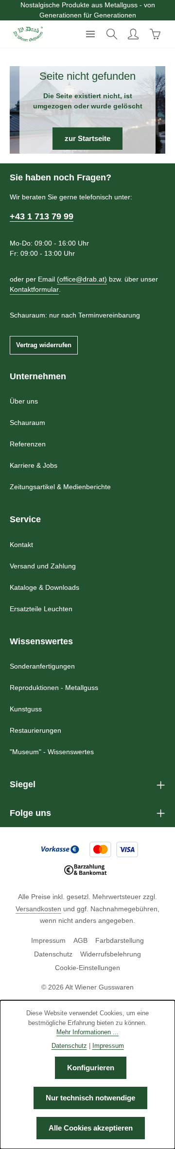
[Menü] (90, 34)
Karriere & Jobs (33, 465)
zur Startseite (87, 138)
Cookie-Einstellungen (87, 968)
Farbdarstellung (119, 940)
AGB (80, 940)
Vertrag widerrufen (43, 345)
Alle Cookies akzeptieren (91, 1128)
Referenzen (28, 444)
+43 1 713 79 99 (41, 216)
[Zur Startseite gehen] (28, 34)
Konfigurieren (90, 1068)
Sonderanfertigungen (42, 666)
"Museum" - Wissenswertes (52, 752)
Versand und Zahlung (43, 566)
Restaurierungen (35, 730)
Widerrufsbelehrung (110, 954)
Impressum (48, 940)
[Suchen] (112, 34)
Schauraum (27, 422)
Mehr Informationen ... (87, 1032)
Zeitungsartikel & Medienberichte (60, 487)
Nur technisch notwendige (90, 1098)
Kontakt (21, 544)
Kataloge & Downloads (44, 587)
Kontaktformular (34, 289)
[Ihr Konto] (133, 34)
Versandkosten (38, 909)
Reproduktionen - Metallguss (54, 687)
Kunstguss (26, 709)
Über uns (24, 401)
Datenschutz (53, 954)
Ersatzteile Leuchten (41, 609)
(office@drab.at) (82, 279)
